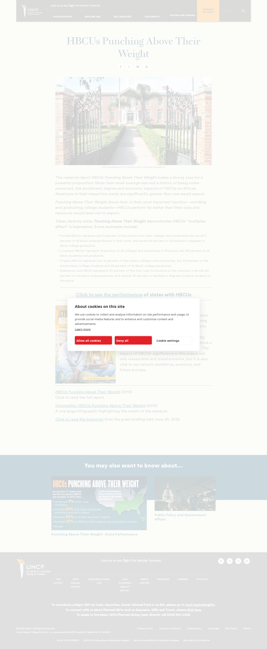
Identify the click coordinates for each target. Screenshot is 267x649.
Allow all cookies (88, 340)
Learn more (82, 329)
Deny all (122, 340)
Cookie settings (167, 340)
